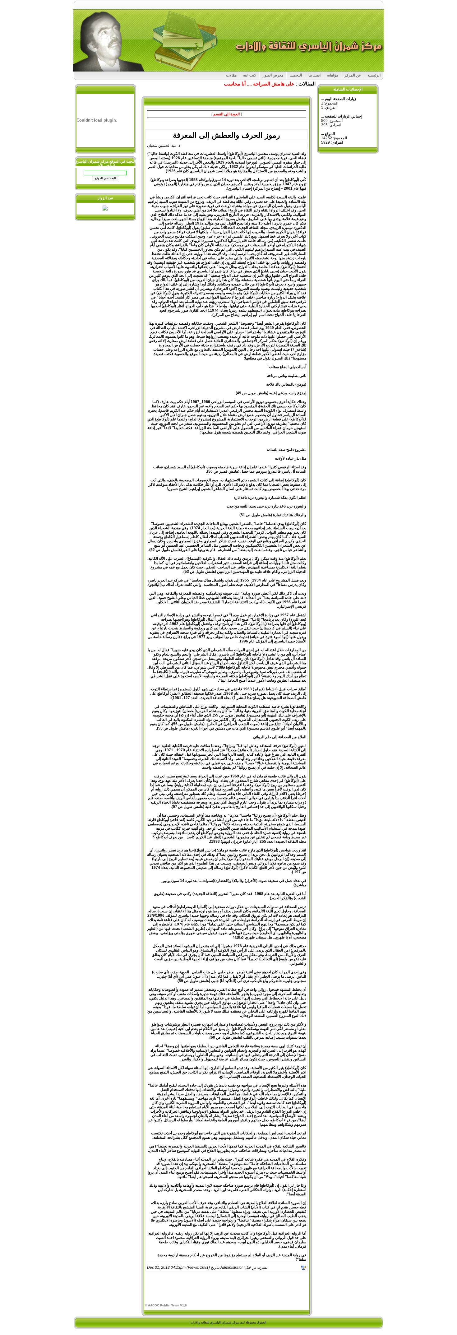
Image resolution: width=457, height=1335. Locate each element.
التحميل (296, 75)
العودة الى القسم (226, 114)
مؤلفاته (332, 75)
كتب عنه (249, 75)
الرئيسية (374, 75)
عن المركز (352, 75)
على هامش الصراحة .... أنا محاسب (259, 83)
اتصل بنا (314, 75)
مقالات (231, 75)
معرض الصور (273, 75)
